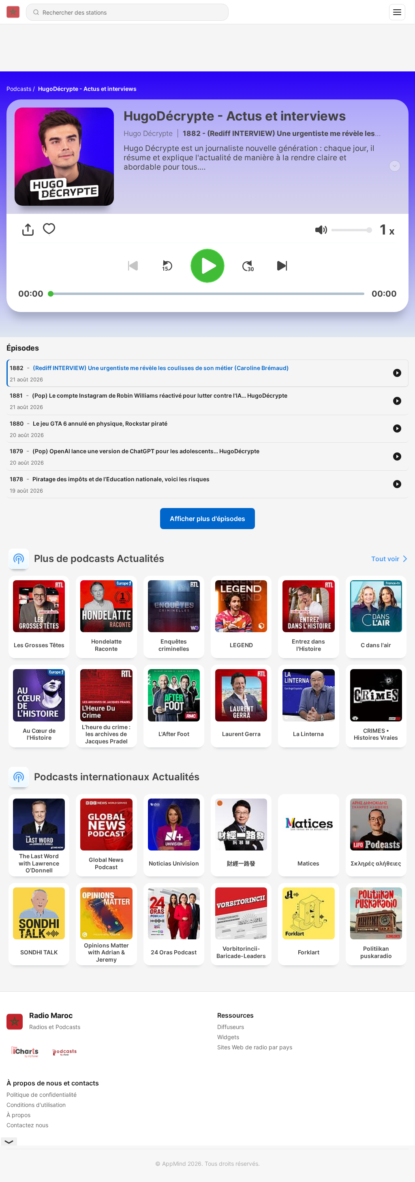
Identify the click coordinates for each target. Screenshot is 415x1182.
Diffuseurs (230, 1026)
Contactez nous (27, 1125)
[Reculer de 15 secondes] (167, 266)
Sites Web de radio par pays (254, 1047)
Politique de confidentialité (41, 1094)
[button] (321, 230)
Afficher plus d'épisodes (207, 519)
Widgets (228, 1036)
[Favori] (49, 230)
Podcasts (18, 88)
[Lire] (207, 266)
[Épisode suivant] (280, 266)
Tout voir (385, 559)
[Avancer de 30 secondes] (248, 266)
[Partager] (28, 230)
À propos (18, 1114)
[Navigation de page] (397, 12)
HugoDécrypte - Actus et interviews (87, 88)
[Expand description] (394, 166)
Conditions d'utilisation (36, 1104)
